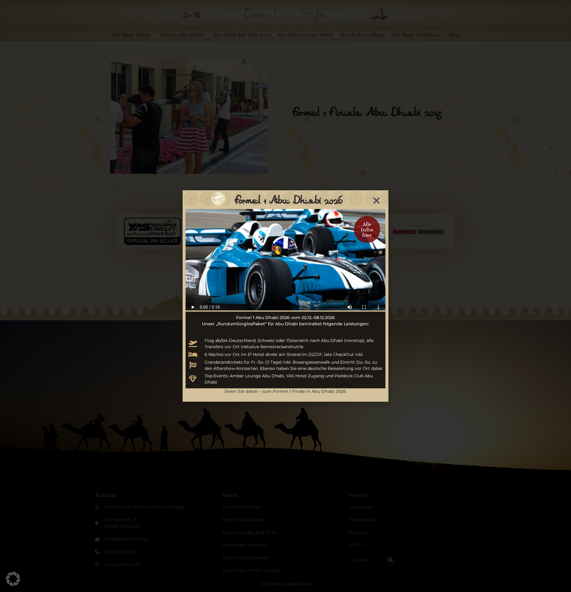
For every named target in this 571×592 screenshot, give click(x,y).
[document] (285, 296)
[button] (13, 579)
